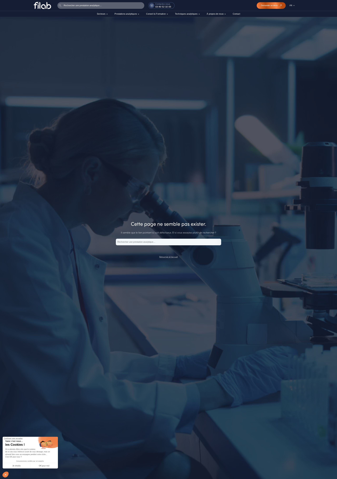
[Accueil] (42, 5)
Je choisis (16, 466)
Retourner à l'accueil (168, 256)
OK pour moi (44, 466)
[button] (5, 474)
